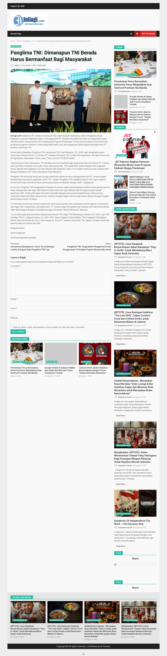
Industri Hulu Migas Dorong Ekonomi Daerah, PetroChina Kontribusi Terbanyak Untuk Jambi (121, 197)
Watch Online (148, 34)
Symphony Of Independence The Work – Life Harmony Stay (135, 503)
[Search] (131, 34)
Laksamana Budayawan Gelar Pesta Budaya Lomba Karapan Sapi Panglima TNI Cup (32, 246)
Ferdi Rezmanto (124, 91)
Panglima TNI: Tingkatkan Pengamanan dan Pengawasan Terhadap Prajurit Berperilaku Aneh (87, 246)
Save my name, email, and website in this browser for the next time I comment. (49, 327)
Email (14, 308)
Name (14, 299)
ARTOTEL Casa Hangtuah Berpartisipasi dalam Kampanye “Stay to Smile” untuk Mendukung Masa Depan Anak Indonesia (135, 226)
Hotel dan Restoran (123, 237)
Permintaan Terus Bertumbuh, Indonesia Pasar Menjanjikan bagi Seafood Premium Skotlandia (27, 354)
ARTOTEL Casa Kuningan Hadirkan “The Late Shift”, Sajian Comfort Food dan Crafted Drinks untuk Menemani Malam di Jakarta (135, 294)
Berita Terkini (16, 46)
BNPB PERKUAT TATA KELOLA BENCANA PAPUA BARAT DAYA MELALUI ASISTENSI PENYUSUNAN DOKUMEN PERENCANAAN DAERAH (121, 182)
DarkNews (92, 646)
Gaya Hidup (28, 362)
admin (16, 65)
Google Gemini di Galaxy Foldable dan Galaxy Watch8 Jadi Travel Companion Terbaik (61, 354)
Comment (16, 266)
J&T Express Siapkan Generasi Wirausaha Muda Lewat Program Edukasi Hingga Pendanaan (135, 144)
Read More (120, 275)
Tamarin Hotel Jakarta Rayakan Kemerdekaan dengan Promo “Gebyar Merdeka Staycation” (95, 354)
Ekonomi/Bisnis (122, 155)
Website (14, 317)
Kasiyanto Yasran (125, 257)
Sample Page (16, 34)
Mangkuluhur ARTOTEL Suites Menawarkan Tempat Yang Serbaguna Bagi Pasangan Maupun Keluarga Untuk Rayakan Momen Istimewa (135, 434)
